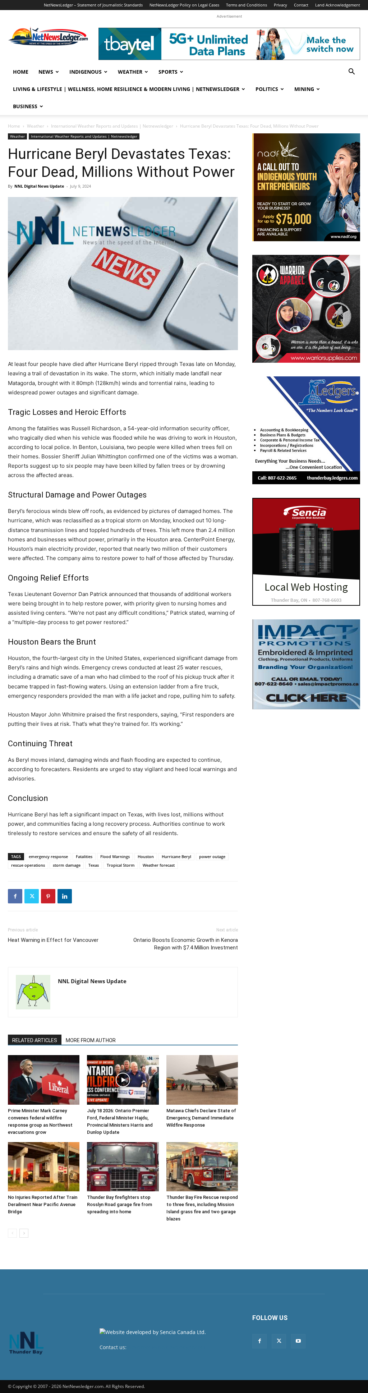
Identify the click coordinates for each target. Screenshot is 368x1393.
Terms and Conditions (246, 5)
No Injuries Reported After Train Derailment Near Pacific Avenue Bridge (42, 1204)
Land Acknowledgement (337, 5)
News (45, 71)
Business (25, 106)
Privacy (280, 5)
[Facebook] (15, 896)
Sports (168, 71)
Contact (301, 5)
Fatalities (84, 856)
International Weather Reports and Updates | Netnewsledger (112, 126)
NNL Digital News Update (39, 186)
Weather (130, 71)
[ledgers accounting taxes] (306, 430)
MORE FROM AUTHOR (91, 1040)
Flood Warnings (115, 856)
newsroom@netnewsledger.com (166, 1347)
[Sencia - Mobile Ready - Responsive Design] (306, 552)
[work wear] (306, 309)
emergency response (48, 856)
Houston (146, 856)
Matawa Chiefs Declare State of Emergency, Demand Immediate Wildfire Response (201, 1118)
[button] (351, 72)
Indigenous (85, 71)
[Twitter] (31, 896)
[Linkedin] (65, 896)
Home (20, 71)
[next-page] (23, 1233)
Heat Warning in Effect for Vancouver (53, 940)
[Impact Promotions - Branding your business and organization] (306, 664)
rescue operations (28, 865)
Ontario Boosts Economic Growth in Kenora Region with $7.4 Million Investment (185, 944)
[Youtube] (298, 1341)
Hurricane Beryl (176, 856)
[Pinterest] (48, 896)
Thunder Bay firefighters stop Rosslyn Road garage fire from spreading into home (119, 1204)
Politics (267, 89)
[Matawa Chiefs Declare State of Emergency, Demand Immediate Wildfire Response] (202, 1079)
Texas (93, 865)
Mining (304, 89)
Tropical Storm (121, 865)
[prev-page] (12, 1233)
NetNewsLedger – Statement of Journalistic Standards (93, 5)
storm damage (66, 865)
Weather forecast (159, 865)
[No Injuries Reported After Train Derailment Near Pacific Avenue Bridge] (43, 1166)
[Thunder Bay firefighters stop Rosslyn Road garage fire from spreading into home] (122, 1166)
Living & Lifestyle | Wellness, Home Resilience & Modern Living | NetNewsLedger (126, 89)
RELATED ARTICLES (34, 1040)
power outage (212, 856)
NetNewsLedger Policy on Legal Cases (184, 5)
